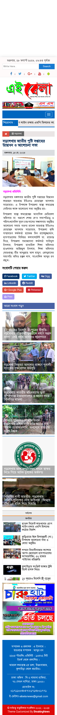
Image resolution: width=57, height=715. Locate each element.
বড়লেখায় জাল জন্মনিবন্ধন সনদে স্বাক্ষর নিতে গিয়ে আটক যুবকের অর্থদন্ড (27, 470)
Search (47, 66)
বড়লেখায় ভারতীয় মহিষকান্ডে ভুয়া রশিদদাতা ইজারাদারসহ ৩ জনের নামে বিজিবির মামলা (26, 396)
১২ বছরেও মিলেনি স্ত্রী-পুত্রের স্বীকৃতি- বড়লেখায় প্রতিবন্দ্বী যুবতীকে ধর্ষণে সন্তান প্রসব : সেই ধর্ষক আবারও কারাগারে (27, 333)
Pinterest (35, 290)
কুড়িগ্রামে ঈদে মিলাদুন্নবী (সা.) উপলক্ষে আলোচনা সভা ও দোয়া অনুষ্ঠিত (37, 540)
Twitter (30, 276)
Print (10, 296)
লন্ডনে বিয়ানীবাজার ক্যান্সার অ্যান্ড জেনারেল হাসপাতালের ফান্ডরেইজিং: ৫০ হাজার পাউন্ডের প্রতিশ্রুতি (37, 554)
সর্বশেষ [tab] (28, 513)
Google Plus (15, 290)
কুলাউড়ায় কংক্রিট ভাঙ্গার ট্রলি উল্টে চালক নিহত (37, 568)
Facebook (12, 276)
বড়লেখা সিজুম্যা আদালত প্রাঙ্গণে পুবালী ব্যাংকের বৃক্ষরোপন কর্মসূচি (27, 366)
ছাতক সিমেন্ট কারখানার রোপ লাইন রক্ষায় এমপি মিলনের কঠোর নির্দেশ (37, 527)
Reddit (29, 283)
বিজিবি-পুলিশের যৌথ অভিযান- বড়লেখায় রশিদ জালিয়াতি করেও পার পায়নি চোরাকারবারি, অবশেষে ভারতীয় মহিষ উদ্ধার (27, 426)
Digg (47, 276)
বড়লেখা (18, 133)
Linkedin (11, 283)
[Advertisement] (28, 28)
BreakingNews (42, 711)
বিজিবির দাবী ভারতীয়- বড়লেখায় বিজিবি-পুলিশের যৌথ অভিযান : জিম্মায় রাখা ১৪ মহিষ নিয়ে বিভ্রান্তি (27, 500)
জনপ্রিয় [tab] (28, 518)
